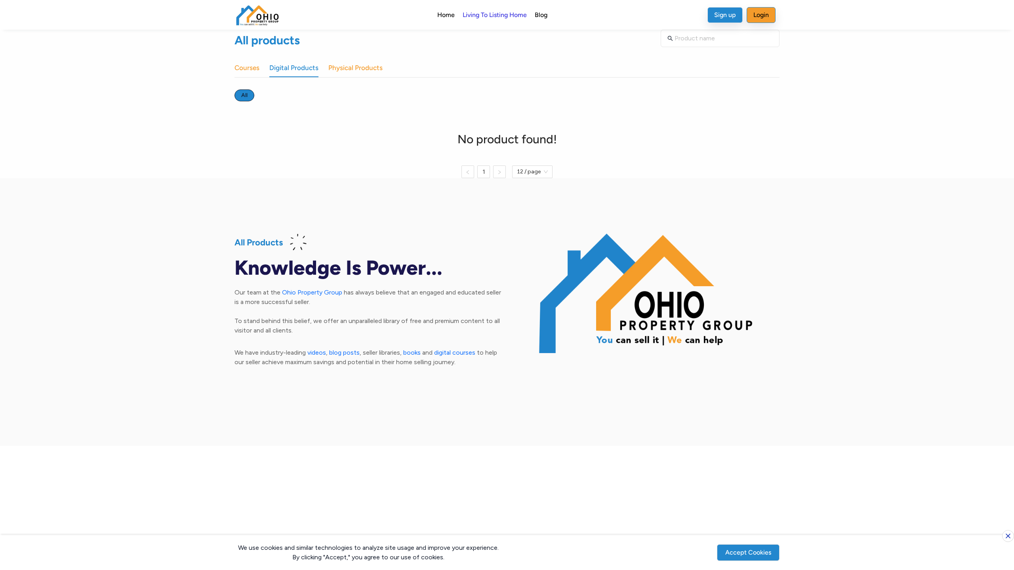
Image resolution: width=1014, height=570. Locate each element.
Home (446, 15)
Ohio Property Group (312, 292)
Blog (541, 15)
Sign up (725, 15)
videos (316, 352)
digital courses (454, 352)
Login (761, 15)
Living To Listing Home (495, 15)
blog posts (344, 352)
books (412, 352)
